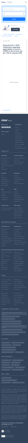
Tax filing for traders (5, 209)
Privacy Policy (4, 426)
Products (9, 2)
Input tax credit (4, 185)
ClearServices (4, 163)
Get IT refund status (18, 297)
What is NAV (4, 269)
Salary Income (17, 234)
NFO (2, 265)
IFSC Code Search (18, 283)
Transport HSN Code (18, 211)
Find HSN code (17, 293)
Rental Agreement (18, 268)
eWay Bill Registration (19, 183)
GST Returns (4, 230)
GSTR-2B (3, 243)
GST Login (3, 177)
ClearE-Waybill (17, 177)
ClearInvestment (5, 161)
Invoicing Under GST (5, 242)
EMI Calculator (4, 281)
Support (3, 134)
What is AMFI (4, 267)
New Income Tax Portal (19, 238)
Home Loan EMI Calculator (20, 287)
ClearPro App (4, 199)
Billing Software (17, 195)
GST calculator (4, 289)
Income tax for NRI (18, 163)
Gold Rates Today (5, 299)
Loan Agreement (18, 259)
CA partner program (5, 191)
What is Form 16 (17, 232)
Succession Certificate (19, 261)
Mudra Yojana (17, 255)
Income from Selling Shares (20, 242)
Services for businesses (19, 199)
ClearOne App (17, 201)
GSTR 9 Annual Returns (6, 238)
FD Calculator (4, 297)
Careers (17, 131)
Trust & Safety (18, 146)
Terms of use (13, 426)
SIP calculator (4, 287)
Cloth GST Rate (17, 215)
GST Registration (5, 229)
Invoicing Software (18, 197)
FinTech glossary (18, 140)
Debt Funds (4, 263)
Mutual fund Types (5, 255)
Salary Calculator (18, 299)
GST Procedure (4, 232)
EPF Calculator (17, 300)
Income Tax (16, 160)
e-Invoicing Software (18, 179)
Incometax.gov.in (18, 240)
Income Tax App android (19, 158)
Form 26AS (16, 230)
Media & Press (18, 133)
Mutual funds (4, 169)
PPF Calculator (17, 279)
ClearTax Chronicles (19, 142)
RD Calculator (4, 295)
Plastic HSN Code (18, 213)
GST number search (18, 281)
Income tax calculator (6, 279)
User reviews (18, 135)
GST (2, 175)
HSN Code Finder (18, 208)
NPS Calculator (17, 289)
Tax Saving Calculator (19, 295)
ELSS (2, 257)
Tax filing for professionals (7, 208)
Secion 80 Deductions (19, 161)
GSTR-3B (3, 245)
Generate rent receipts (19, 285)
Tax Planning (4, 160)
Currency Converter (5, 300)
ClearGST (16, 175)
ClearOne (16, 193)
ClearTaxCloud (4, 197)
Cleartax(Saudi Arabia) (20, 148)
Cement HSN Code (18, 209)
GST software (4, 179)
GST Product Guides (19, 144)
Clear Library (18, 138)
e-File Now (15, 29)
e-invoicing (3, 183)
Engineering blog (19, 136)
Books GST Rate (17, 217)
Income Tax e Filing (5, 158)
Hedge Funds (4, 261)
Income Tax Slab (17, 229)
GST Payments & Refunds (7, 240)
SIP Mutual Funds (5, 259)
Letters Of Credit (18, 270)
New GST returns (5, 181)
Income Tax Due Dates (19, 244)
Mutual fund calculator (6, 283)
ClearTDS (16, 181)
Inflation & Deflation (18, 257)
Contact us (17, 129)
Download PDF (6, 110)
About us (17, 127)
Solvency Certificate (18, 263)
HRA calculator (4, 293)
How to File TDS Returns (19, 236)
